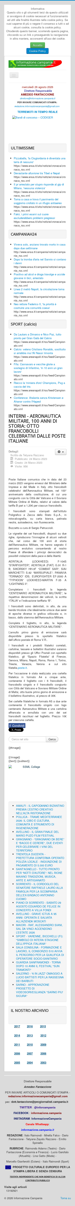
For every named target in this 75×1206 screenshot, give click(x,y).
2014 (17, 1035)
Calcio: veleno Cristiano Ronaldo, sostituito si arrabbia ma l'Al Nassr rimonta (40, 351)
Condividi (17, 725)
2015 (43, 1026)
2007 (30, 1053)
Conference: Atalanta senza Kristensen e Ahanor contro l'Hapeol (38, 399)
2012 (43, 1035)
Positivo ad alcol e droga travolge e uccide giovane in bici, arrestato (39, 276)
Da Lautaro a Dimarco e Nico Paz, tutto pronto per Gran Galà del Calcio (37, 336)
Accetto (37, 45)
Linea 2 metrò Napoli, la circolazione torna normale (39, 291)
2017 (17, 1026)
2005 (17, 1062)
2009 (43, 1044)
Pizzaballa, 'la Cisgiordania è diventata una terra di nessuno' (39, 160)
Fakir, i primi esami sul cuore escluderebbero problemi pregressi (34, 216)
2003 (43, 1062)
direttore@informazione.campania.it (37, 98)
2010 (30, 1044)
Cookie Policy (37, 51)
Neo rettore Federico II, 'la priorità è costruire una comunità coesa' (35, 306)
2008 (17, 1053)
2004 (30, 1062)
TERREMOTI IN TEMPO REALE (38, 112)
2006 (43, 1053)
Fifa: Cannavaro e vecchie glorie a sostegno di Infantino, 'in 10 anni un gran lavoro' (38, 368)
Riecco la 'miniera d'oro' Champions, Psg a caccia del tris (39, 384)
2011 (17, 1044)
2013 (30, 1035)
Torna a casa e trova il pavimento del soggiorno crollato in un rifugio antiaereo (38, 201)
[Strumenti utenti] (60, 452)
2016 (30, 1026)
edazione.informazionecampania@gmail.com (37, 106)
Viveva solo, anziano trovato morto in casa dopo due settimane (39, 246)
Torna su (65, 1198)
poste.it (22, 668)
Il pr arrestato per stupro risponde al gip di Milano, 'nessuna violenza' (39, 186)
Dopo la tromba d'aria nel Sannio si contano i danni (40, 261)
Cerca (52, 739)
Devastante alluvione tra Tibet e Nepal (37, 173)
